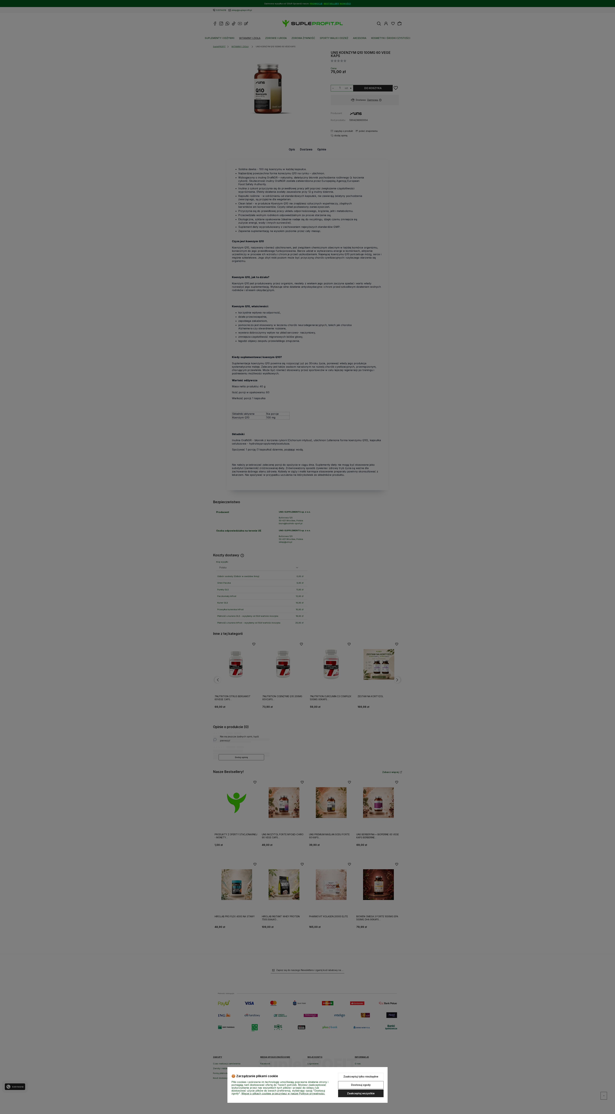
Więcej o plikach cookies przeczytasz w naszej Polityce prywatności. (283, 1093)
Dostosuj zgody (361, 1084)
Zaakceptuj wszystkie (361, 1093)
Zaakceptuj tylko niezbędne (360, 1076)
